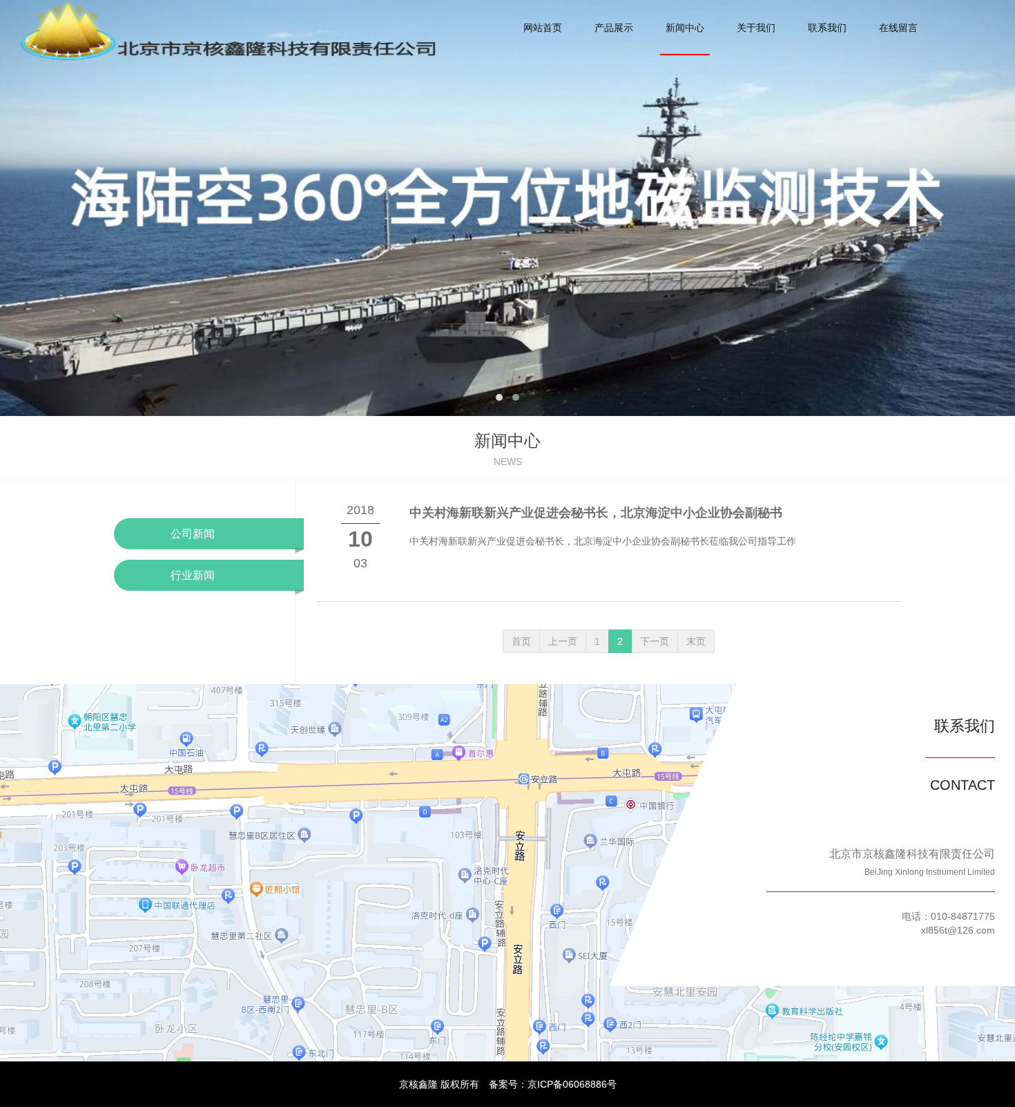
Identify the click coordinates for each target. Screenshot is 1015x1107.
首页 (521, 641)
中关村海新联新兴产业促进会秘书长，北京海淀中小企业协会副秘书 (595, 513)
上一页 (562, 641)
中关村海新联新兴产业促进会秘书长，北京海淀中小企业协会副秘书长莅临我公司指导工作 (602, 541)
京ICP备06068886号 (572, 1084)
